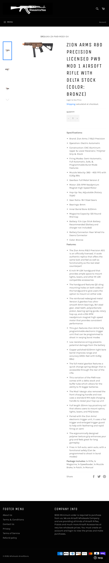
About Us (7, 515)
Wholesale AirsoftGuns (19, 556)
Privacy (6, 528)
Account (102, 22)
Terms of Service (11, 533)
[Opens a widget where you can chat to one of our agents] (98, 558)
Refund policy (10, 537)
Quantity (71, 112)
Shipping (71, 104)
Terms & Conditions (13, 519)
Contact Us (8, 524)
